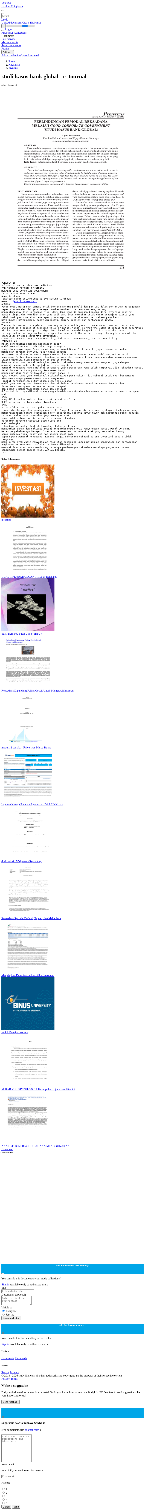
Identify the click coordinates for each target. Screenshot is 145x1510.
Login (4, 19)
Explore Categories (12, 6)
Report (5, 1372)
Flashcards (7, 32)
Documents (7, 1358)
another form (32, 1429)
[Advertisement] (72, 95)
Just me (10, 1314)
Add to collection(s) (12, 55)
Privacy (6, 1378)
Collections (20, 32)
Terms (14, 1378)
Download (7, 1149)
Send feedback (10, 1402)
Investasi (13, 67)
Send (16, 1506)
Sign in (5, 1284)
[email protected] (25, 301)
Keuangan (14, 64)
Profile (5, 48)
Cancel (6, 1506)
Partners (14, 1372)
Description (13, 1294)
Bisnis (11, 61)
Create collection (11, 1318)
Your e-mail (7, 1464)
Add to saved (31, 55)
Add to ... (7, 52)
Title (3, 1287)
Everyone (11, 1310)
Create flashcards (31, 22)
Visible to (6, 1307)
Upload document (11, 22)
